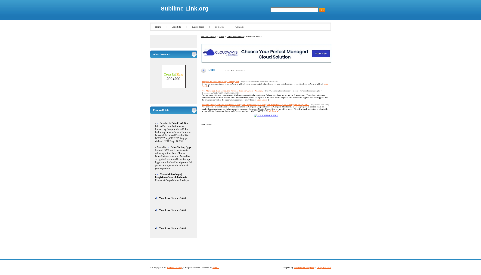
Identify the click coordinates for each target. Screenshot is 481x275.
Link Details (262, 100)
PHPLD (216, 267)
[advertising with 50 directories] (266, 115)
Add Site (176, 26)
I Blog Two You (324, 267)
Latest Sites (198, 26)
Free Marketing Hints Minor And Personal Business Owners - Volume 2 (232, 91)
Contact (239, 26)
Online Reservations (235, 36)
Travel (221, 36)
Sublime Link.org (184, 8)
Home (158, 26)
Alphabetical (240, 70)
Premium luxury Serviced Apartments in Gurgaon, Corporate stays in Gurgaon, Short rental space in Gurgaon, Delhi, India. (255, 104)
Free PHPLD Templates (304, 267)
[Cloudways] (266, 62)
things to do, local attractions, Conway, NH (220, 81)
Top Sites (219, 26)
